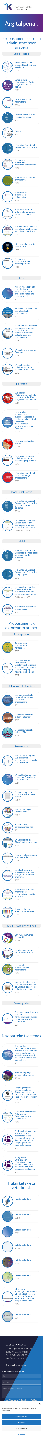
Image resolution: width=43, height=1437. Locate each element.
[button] (40, 1404)
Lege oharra (21, 1434)
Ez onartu (21, 1422)
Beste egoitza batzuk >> (16, 1365)
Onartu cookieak (21, 1416)
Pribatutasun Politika (28, 1400)
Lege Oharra (9, 1400)
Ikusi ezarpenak (21, 1428)
